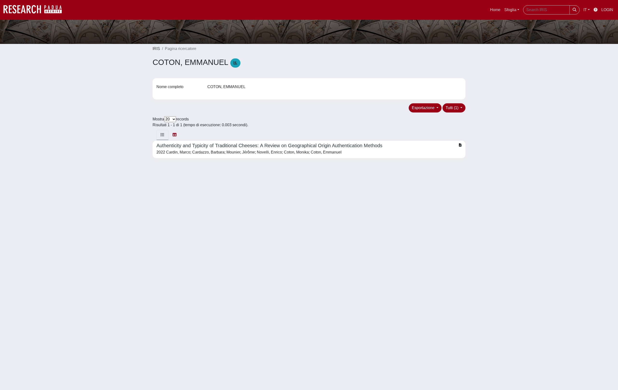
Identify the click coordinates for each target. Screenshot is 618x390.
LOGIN (607, 10)
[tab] (162, 135)
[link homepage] (35, 10)
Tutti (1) (452, 108)
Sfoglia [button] (510, 10)
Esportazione (423, 108)
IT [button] (585, 10)
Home (495, 10)
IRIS (156, 49)
